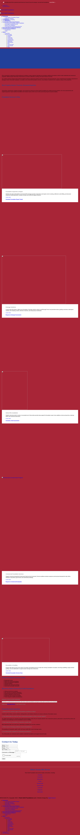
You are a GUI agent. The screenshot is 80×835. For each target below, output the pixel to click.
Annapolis (10, 35)
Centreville (10, 37)
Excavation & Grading (10, 19)
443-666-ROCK (11, 704)
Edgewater (10, 41)
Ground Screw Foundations (9, 28)
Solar (6, 31)
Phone (4, 748)
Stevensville (10, 45)
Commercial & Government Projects (11, 22)
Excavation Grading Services (11, 24)
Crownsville (10, 38)
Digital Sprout (52, 798)
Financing (7, 33)
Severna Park (11, 44)
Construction (8, 29)
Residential (5, 16)
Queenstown (10, 42)
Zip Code (4, 749)
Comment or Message (8, 752)
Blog (9, 46)
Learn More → (53, 2)
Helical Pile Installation (10, 25)
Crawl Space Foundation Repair (12, 17)
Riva (9, 43)
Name (4, 745)
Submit (3, 758)
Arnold (9, 36)
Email (4, 746)
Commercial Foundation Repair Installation (14, 23)
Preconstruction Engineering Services (13, 26)
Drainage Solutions (9, 18)
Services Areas (8, 34)
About (3, 32)
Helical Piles (8, 20)
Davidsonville (11, 40)
